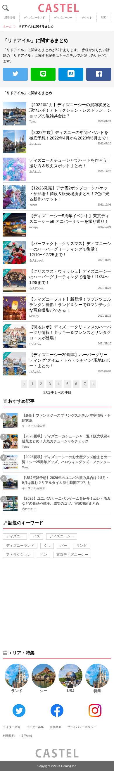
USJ (103, 17)
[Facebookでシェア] (98, 74)
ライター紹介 (11, 727)
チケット (87, 17)
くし (47, 546)
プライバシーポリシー (81, 727)
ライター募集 (35, 727)
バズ (36, 536)
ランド (81, 546)
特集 (97, 691)
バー (63, 546)
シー (43, 691)
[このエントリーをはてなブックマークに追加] (70, 74)
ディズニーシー (63, 17)
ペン (43, 555)
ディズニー (15, 536)
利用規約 (9, 735)
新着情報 (9, 17)
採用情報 (26, 735)
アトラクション (18, 555)
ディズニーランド (34, 17)
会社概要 (55, 727)
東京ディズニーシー (72, 555)
